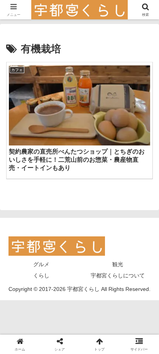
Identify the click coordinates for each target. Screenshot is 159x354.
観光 (117, 264)
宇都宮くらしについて (118, 275)
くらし (41, 275)
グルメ (41, 264)
